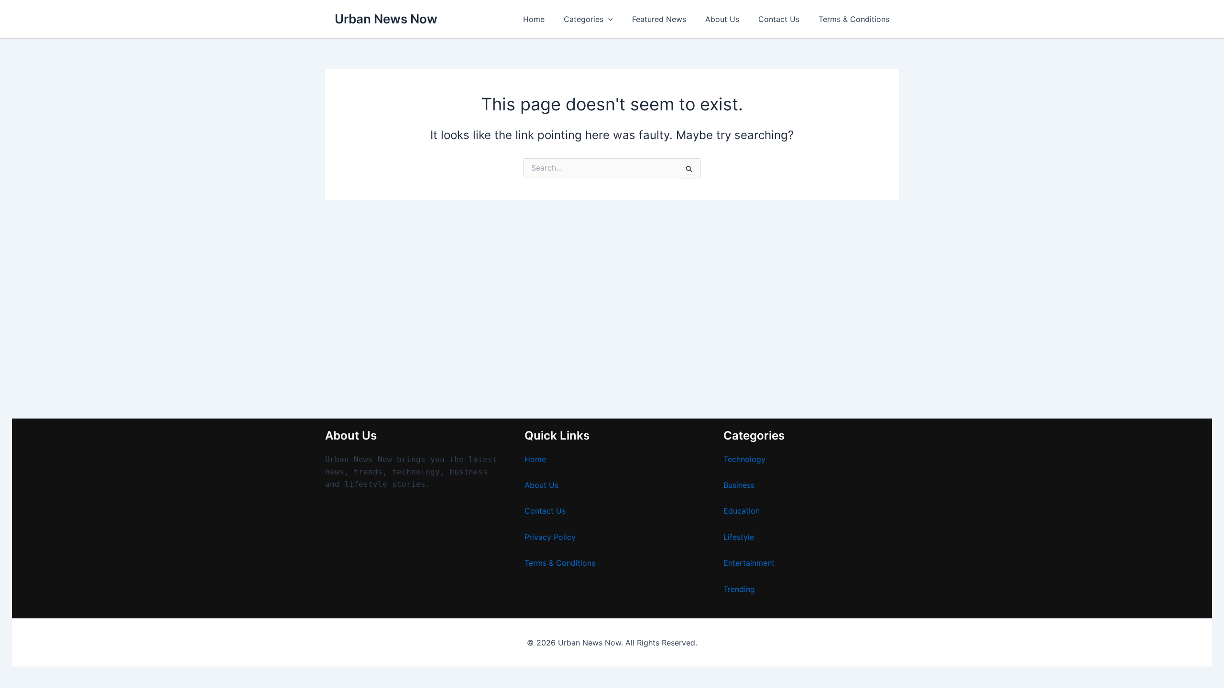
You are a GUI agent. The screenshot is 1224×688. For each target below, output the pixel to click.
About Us (722, 19)
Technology (744, 459)
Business (738, 485)
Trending (739, 589)
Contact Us (778, 19)
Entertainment (749, 563)
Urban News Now (386, 18)
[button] (608, 19)
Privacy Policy (550, 537)
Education (741, 511)
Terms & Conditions (854, 19)
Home (534, 19)
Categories (583, 19)
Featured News (659, 19)
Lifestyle (738, 537)
